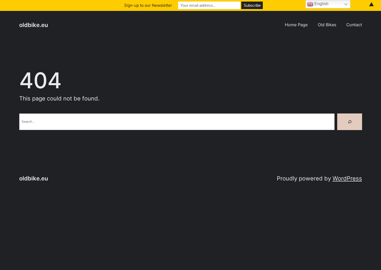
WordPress (347, 178)
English (320, 4)
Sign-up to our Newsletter (148, 5)
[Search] (349, 121)
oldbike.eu (33, 25)
